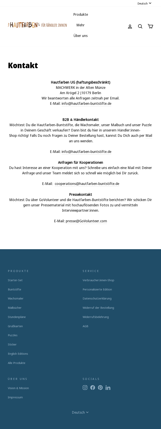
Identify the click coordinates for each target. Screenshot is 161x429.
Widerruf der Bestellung (98, 308)
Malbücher (15, 308)
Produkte (80, 14)
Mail (148, 135)
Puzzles (12, 335)
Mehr (80, 25)
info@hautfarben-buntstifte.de (86, 103)
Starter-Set (15, 280)
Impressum (15, 397)
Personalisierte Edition (97, 289)
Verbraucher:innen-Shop (98, 280)
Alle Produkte (16, 363)
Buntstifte (14, 289)
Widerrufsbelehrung (96, 317)
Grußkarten (15, 326)
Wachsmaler (16, 298)
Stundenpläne (17, 317)
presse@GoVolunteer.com (86, 221)
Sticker (12, 344)
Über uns (80, 35)
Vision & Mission (18, 388)
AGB (85, 326)
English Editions (18, 354)
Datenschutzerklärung (97, 298)
